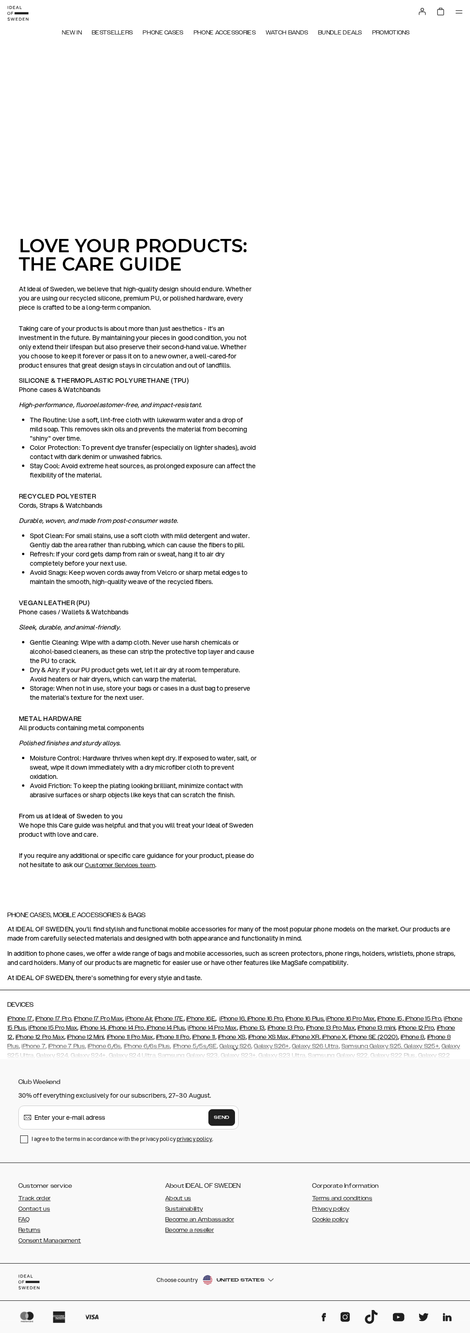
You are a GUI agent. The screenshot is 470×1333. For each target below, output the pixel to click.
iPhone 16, (232, 1018)
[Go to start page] (17, 13)
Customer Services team (120, 865)
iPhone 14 (93, 1028)
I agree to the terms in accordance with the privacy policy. (122, 1139)
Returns (29, 1230)
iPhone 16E (200, 1018)
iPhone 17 (20, 1018)
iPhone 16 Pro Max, (350, 1018)
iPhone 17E (169, 1018)
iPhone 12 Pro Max (40, 1037)
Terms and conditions (342, 1198)
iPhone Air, (139, 1018)
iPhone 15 (390, 1018)
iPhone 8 (412, 1037)
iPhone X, (334, 1037)
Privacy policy (330, 1209)
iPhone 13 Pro (285, 1028)
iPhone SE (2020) (373, 1037)
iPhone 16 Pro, (265, 1018)
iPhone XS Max (268, 1037)
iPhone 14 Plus (165, 1028)
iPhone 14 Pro (125, 1028)
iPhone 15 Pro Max (52, 1028)
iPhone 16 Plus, (305, 1018)
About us (178, 1198)
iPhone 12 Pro (416, 1028)
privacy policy (194, 1139)
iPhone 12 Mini (85, 1037)
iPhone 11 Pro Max (130, 1037)
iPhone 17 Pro (53, 1018)
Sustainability (184, 1209)
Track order (34, 1198)
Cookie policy (330, 1219)
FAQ (23, 1219)
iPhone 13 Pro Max (330, 1028)
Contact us (34, 1209)
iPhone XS (232, 1037)
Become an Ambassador (199, 1219)
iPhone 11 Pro (173, 1037)
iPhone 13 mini (376, 1028)
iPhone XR (304, 1037)
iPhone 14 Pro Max (212, 1028)
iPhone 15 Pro (422, 1018)
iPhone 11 (203, 1037)
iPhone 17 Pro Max (98, 1018)
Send (221, 1117)
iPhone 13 (252, 1028)
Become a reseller (189, 1230)
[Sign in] (422, 11)
